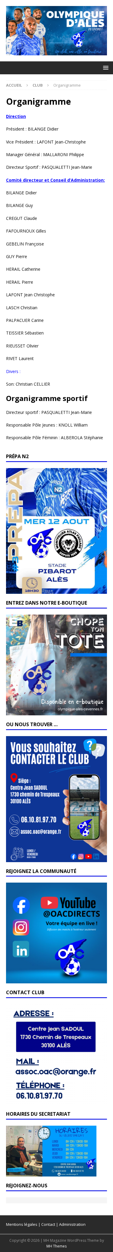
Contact (48, 1224)
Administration (72, 1224)
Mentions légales (21, 1224)
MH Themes (56, 1246)
